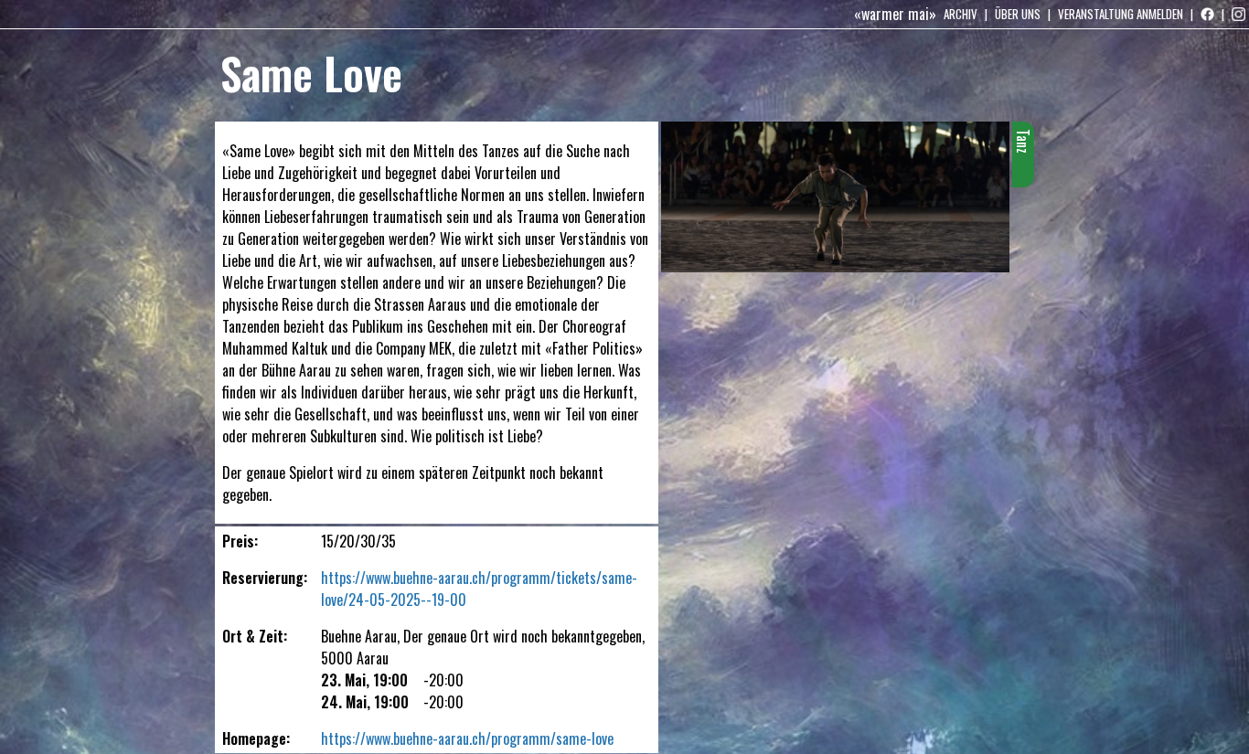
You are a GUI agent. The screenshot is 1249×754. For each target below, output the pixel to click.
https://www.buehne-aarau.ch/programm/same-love (467, 738)
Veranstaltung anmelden (1120, 14)
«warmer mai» (895, 14)
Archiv (960, 14)
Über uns (1018, 14)
